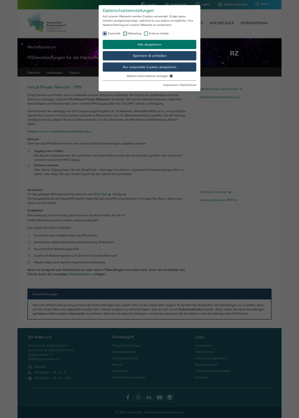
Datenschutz (188, 85)
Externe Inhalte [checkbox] (159, 33)
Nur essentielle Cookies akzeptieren (149, 67)
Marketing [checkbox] (134, 33)
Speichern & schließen (149, 56)
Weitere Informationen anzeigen (148, 76)
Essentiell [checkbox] (114, 33)
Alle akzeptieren (150, 44)
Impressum (170, 85)
